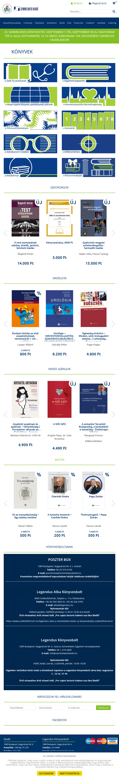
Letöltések (101, 23)
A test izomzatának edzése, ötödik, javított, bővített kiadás (25, 245)
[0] (113, 3)
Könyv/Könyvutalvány (12, 23)
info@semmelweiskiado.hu (63, 653)
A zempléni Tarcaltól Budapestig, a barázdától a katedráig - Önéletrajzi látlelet (93, 428)
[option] (25, 231)
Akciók (62, 23)
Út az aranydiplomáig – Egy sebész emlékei (25, 516)
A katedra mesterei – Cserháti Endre (60, 516)
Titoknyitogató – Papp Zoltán (94, 516)
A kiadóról (90, 23)
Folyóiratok (39, 23)
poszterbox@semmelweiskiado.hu (63, 573)
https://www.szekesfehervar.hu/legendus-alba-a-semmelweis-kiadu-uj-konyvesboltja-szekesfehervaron (59, 621)
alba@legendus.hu (63, 605)
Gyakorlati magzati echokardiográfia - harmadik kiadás (94, 245)
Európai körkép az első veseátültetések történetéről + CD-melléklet (25, 337)
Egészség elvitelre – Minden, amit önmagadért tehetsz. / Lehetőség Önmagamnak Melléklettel (94, 338)
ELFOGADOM (46, 773)
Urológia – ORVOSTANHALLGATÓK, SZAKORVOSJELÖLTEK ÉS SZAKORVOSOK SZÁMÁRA (59, 337)
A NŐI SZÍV (59, 424)
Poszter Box (78, 23)
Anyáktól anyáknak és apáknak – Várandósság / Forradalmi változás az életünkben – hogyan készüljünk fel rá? (25, 429)
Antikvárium (52, 23)
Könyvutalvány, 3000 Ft (59, 242)
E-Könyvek (28, 23)
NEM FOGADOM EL (70, 773)
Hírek (69, 23)
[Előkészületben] (94, 398)
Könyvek (22, 51)
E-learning (112, 23)
